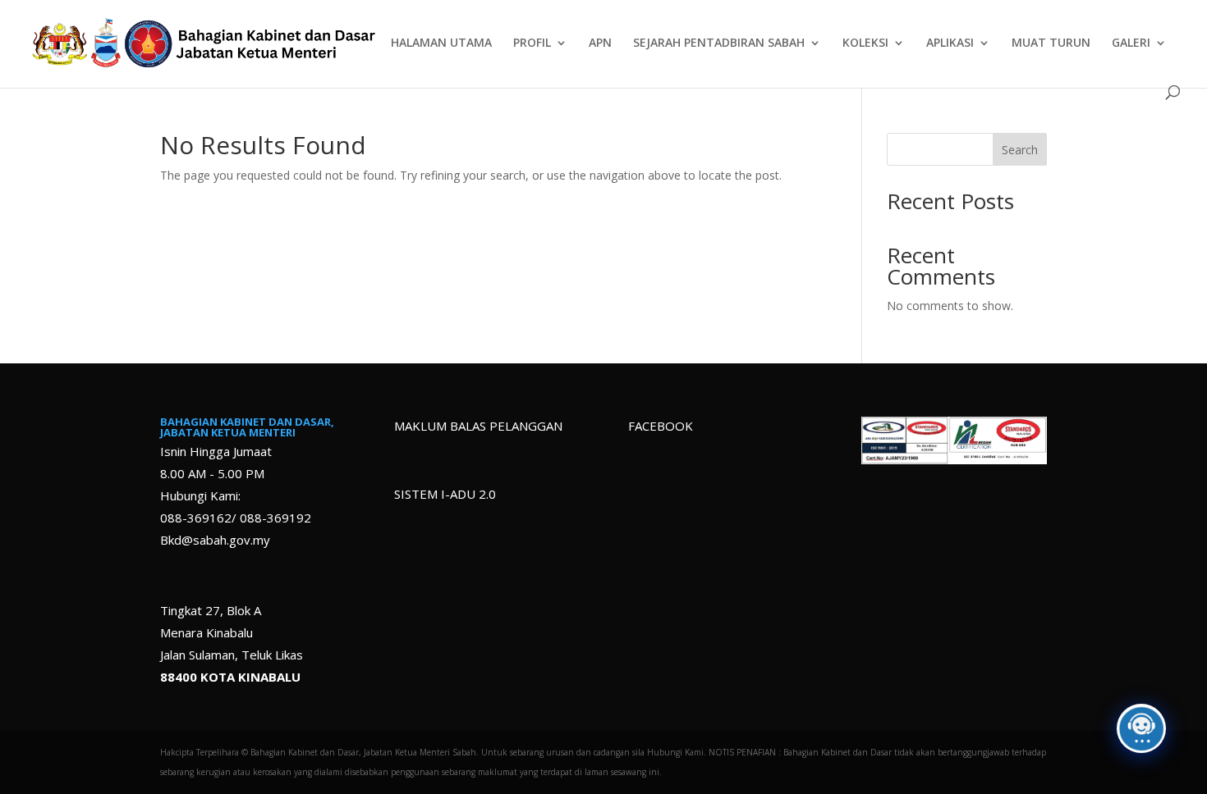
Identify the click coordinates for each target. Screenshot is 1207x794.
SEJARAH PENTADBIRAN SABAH (719, 43)
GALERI (1131, 43)
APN (600, 43)
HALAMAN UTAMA (441, 43)
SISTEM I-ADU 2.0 (445, 494)
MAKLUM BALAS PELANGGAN (478, 426)
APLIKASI (950, 43)
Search (1020, 149)
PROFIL (532, 43)
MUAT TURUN (1051, 43)
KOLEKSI (865, 43)
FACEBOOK (660, 426)
